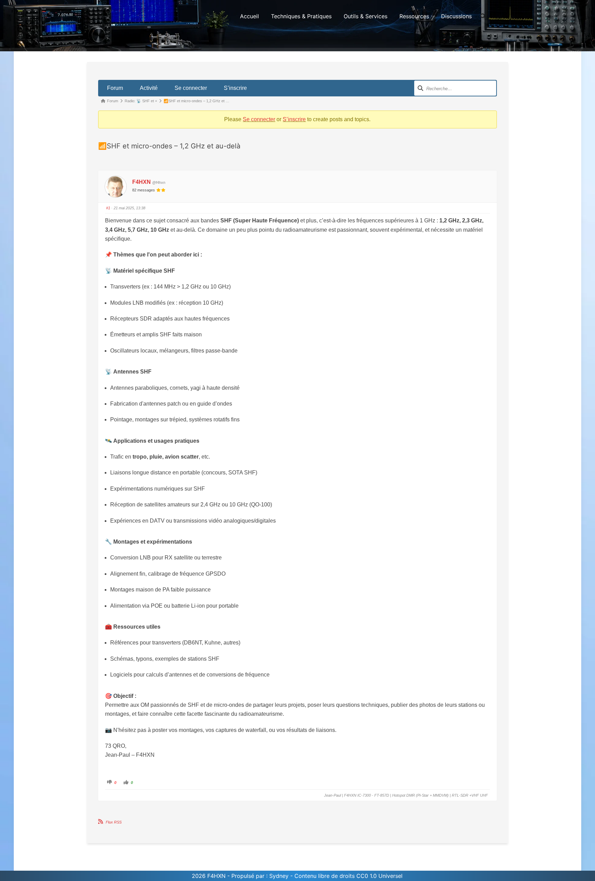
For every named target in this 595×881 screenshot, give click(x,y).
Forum (115, 88)
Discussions (456, 16)
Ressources (414, 16)
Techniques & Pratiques (301, 16)
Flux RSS (114, 822)
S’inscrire (235, 88)
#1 (108, 208)
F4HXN (141, 182)
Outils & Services (365, 16)
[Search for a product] (483, 16)
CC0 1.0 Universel (379, 875)
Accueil (249, 16)
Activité (149, 88)
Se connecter (191, 88)
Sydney (279, 875)
